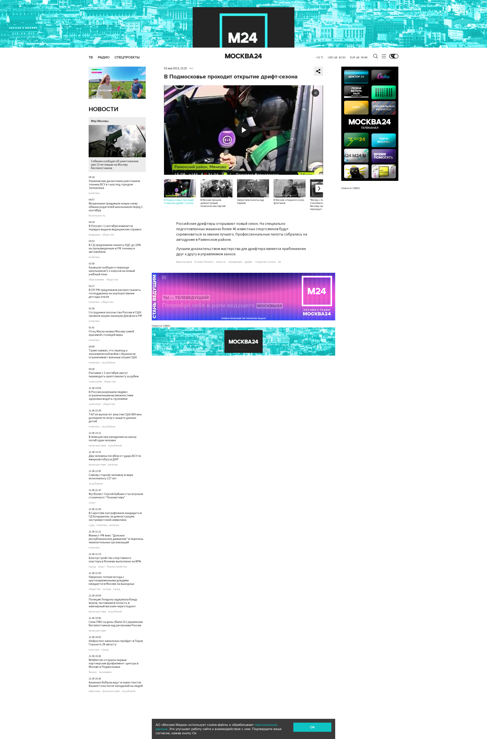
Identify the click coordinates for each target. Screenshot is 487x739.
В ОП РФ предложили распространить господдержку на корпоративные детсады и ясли (115, 293)
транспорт (95, 404)
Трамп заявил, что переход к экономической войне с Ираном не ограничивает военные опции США (113, 353)
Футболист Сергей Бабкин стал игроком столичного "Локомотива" (116, 496)
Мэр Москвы (100, 121)
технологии (95, 381)
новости (221, 262)
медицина (94, 234)
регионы (113, 464)
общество (108, 234)
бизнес (93, 672)
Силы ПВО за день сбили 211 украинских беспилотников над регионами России (116, 623)
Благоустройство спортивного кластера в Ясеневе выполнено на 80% (115, 559)
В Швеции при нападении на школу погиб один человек (112, 438)
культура (94, 649)
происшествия (97, 445)
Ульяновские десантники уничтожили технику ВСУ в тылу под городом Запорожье (114, 184)
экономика (105, 672)
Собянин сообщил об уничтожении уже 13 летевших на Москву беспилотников (114, 164)
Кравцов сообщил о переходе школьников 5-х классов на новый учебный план (112, 270)
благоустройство (117, 566)
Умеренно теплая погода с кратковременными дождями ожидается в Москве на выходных (111, 580)
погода (107, 589)
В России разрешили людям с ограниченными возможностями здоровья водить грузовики (111, 395)
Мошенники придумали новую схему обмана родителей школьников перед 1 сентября (116, 206)
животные (94, 691)
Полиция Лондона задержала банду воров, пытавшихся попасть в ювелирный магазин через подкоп (113, 602)
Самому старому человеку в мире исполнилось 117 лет (111, 476)
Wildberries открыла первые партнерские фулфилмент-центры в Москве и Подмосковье (113, 663)
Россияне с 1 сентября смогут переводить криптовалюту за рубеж (114, 374)
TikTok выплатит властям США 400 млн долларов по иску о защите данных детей (115, 417)
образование (96, 279)
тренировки (235, 262)
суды (92, 525)
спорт (92, 502)
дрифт (249, 262)
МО (191, 68)
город (92, 566)
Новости (103, 109)
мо (279, 262)
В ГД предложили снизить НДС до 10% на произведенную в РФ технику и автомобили (115, 248)
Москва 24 (243, 56)
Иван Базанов (184, 262)
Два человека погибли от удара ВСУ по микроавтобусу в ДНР (115, 457)
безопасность (97, 215)
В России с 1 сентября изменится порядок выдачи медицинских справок (115, 227)
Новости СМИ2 (161, 325)
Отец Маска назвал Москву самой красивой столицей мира (111, 333)
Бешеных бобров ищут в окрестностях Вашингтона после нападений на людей (116, 684)
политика (94, 193)
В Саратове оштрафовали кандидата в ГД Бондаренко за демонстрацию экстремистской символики (115, 516)
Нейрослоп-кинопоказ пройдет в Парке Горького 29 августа (116, 642)
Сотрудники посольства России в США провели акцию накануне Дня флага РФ (115, 314)
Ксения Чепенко (203, 262)
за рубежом (108, 362)
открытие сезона (265, 262)
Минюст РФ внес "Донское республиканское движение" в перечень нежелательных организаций (116, 538)
